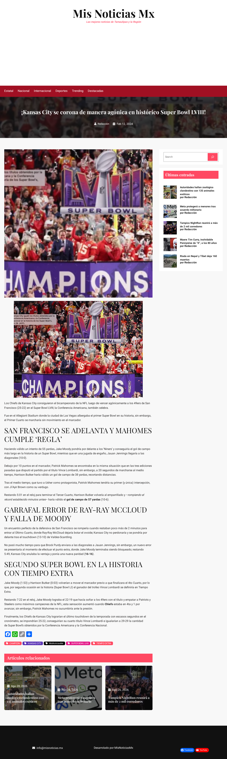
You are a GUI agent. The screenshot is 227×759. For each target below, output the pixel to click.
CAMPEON (15, 643)
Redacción (103, 124)
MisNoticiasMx (56, 643)
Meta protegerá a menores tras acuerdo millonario (76, 699)
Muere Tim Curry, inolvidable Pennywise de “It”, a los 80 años (198, 241)
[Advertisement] (113, 59)
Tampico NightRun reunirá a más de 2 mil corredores (129, 699)
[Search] (213, 157)
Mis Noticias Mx (113, 13)
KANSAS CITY (34, 643)
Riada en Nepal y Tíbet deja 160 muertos (198, 258)
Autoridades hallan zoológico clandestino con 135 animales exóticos (25, 697)
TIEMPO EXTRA (103, 643)
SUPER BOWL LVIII (79, 643)
